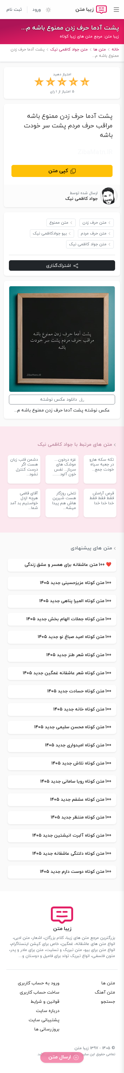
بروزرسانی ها (46, 1029)
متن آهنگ (105, 992)
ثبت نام (14, 10)
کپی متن (58, 170)
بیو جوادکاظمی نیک (50, 233)
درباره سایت (47, 1011)
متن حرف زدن (94, 223)
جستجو (108, 1002)
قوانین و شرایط (45, 1002)
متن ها (108, 983)
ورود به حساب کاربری (38, 983)
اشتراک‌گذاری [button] (58, 266)
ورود (36, 10)
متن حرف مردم (94, 233)
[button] (46, 9)
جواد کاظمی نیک (81, 199)
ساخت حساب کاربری (39, 992)
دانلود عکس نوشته (58, 400)
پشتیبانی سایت (44, 1020)
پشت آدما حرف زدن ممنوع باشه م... (70, 28)
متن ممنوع (58, 223)
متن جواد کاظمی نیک (88, 244)
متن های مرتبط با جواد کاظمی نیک (75, 444)
